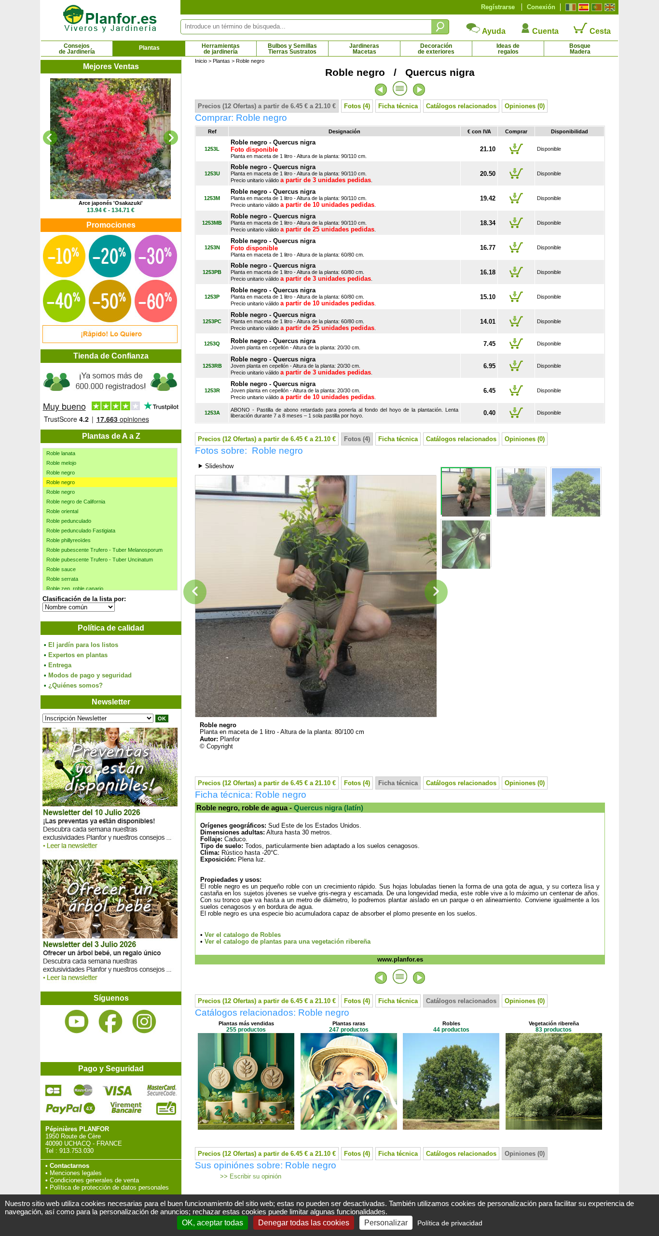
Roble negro (60, 472)
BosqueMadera (579, 49)
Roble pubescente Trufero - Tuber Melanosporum (104, 550)
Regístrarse (498, 7)
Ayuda (493, 31)
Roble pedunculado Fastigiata (80, 530)
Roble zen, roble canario (74, 588)
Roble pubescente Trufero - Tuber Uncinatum (99, 559)
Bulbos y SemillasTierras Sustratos (292, 49)
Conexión (541, 7)
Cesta (599, 31)
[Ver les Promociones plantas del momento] (110, 341)
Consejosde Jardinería (77, 49)
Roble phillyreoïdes (68, 540)
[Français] (569, 7)
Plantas (149, 47)
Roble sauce (61, 569)
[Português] (595, 7)
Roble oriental (62, 511)
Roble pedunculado (68, 521)
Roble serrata (62, 579)
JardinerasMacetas (364, 49)
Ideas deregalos (508, 49)
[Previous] (50, 137)
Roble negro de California (75, 501)
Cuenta (544, 31)
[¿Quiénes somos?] (110, 396)
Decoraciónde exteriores (436, 49)
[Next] (171, 137)
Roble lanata (60, 453)
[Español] (582, 7)
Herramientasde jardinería (221, 49)
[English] (608, 7)
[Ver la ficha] (110, 138)
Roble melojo (61, 463)
